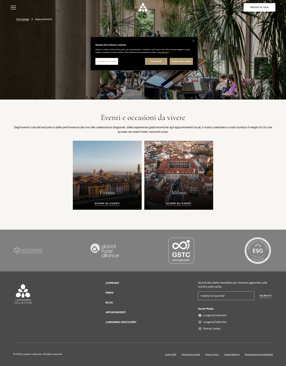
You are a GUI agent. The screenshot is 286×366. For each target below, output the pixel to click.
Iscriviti (265, 295)
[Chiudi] (193, 40)
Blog (109, 302)
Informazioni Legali (191, 354)
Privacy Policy (212, 354)
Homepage (22, 19)
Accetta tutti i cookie (181, 61)
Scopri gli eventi (107, 203)
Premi (110, 292)
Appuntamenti (116, 312)
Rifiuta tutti (156, 61)
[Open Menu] (13, 7)
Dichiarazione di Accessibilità (259, 354)
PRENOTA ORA (259, 7)
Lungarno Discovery (121, 322)
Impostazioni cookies (106, 61)
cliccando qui (163, 52)
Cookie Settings (231, 354)
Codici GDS (170, 354)
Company (112, 283)
